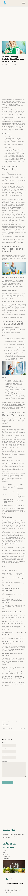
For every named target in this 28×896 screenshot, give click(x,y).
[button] (14, 866)
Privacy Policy (6, 856)
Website (4, 755)
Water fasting (5, 429)
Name (4, 743)
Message (5, 761)
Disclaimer (6, 858)
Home (4, 850)
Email (4, 749)
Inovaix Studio (18, 883)
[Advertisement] (14, 25)
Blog (4, 852)
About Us (5, 854)
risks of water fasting (14, 507)
